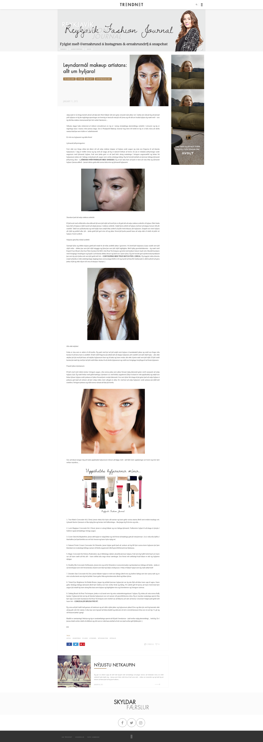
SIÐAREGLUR (79, 737)
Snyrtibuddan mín (103, 79)
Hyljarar (85, 638)
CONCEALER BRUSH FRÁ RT (86, 601)
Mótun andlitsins (103, 638)
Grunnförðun (77, 638)
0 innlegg (150, 644)
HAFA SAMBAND (93, 737)
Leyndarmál (92, 638)
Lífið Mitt (89, 79)
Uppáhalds (113, 638)
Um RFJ (89, 49)
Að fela (68, 638)
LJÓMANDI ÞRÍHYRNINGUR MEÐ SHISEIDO (97, 160)
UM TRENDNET (67, 737)
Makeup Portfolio (76, 49)
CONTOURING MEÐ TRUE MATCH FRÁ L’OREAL (122, 256)
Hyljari (80, 79)
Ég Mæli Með (69, 79)
